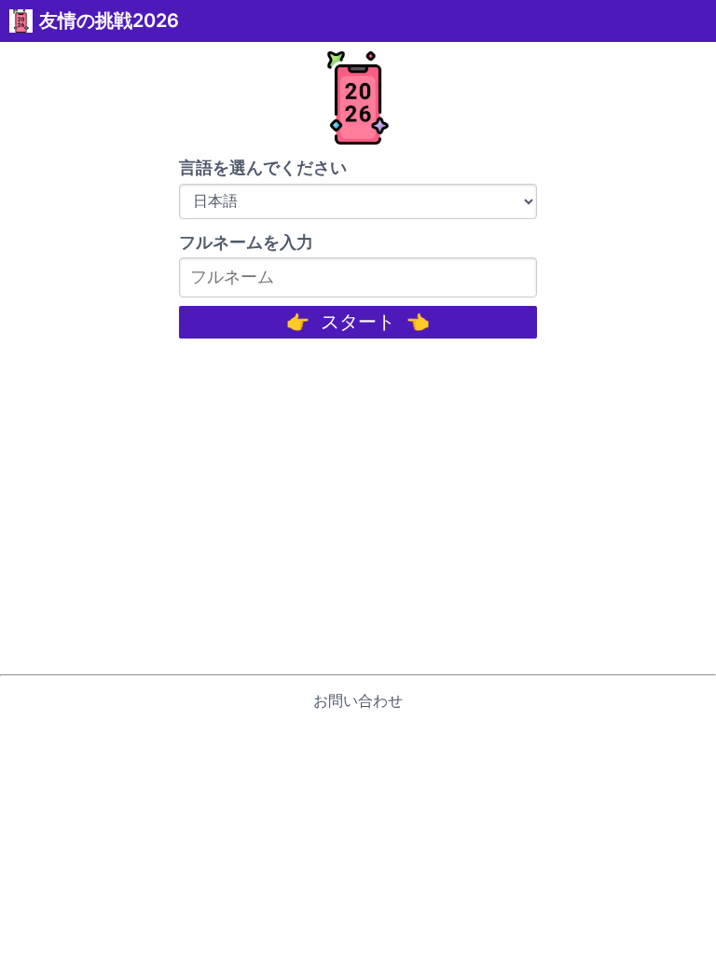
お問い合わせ (358, 700)
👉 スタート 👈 (358, 322)
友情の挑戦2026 (109, 20)
